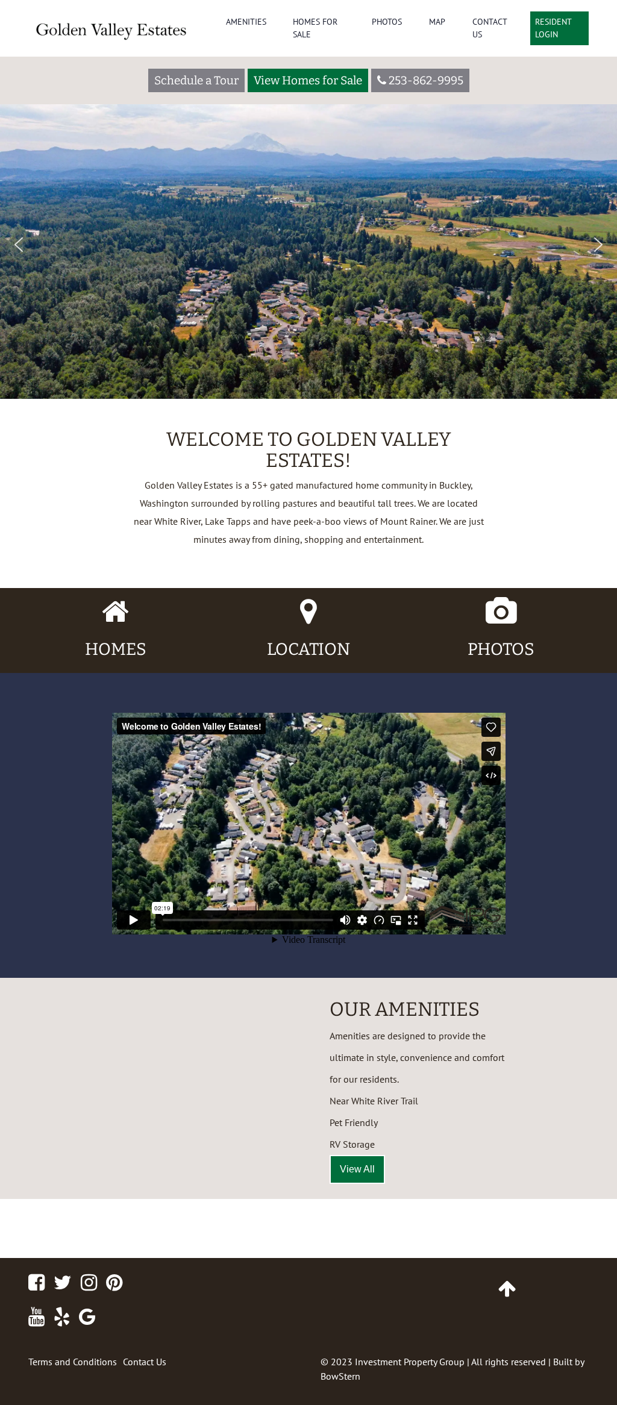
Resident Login (553, 28)
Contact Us (489, 28)
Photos (387, 21)
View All (357, 1169)
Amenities (246, 21)
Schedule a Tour (196, 80)
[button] (18, 244)
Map (437, 21)
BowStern (340, 1376)
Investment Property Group (410, 1362)
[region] (308, 199)
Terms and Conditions (72, 1362)
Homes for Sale (315, 28)
